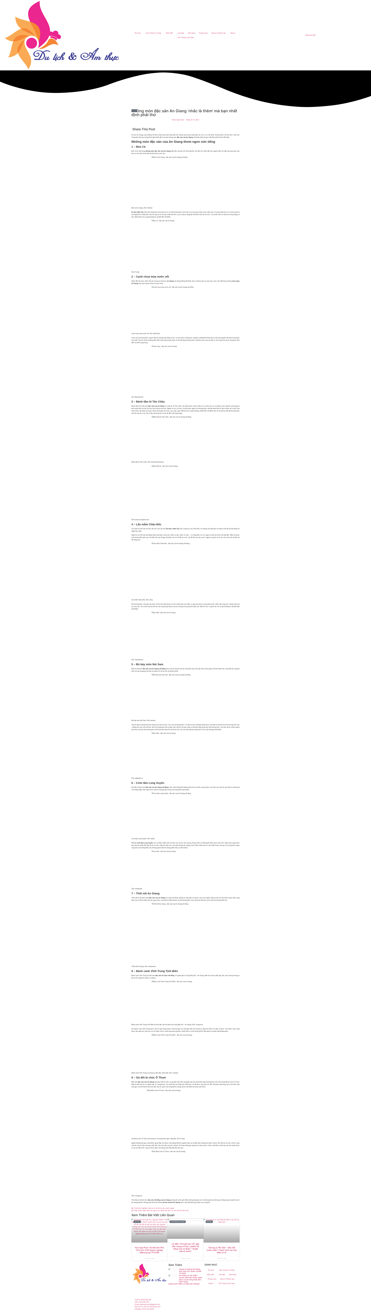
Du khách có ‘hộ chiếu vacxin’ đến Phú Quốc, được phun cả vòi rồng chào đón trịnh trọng (190, 1278)
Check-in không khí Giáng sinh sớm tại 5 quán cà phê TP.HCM (190, 1271)
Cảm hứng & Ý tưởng (153, 33)
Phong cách (203, 33)
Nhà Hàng (191, 33)
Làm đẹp (181, 33)
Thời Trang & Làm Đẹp (185, 37)
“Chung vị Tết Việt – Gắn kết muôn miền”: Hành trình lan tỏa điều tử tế (221, 1250)
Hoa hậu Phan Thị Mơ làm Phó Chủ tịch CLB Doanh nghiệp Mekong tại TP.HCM (149, 1250)
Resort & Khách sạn (218, 33)
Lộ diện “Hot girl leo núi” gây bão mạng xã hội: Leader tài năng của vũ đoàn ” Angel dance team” (185, 1247)
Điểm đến (169, 33)
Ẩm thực (138, 33)
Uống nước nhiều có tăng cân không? (184, 1284)
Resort (233, 33)
